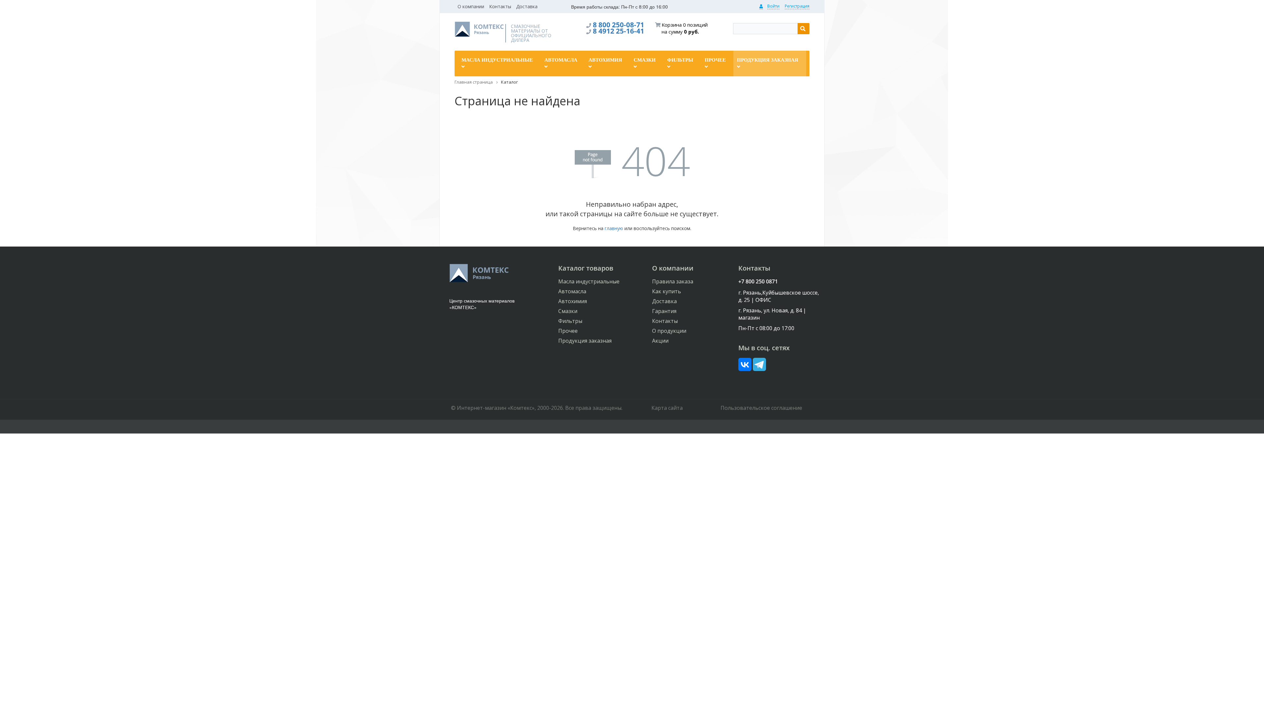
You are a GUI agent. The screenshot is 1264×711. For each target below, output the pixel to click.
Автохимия (572, 301)
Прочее (568, 330)
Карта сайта (667, 407)
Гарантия (664, 311)
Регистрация (797, 6)
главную (614, 228)
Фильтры (570, 321)
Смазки (567, 311)
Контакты (500, 6)
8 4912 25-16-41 (618, 31)
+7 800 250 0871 (758, 281)
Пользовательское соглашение (761, 407)
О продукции (669, 330)
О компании (471, 6)
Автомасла (572, 291)
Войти (773, 6)
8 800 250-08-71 (618, 24)
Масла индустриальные (588, 281)
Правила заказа (672, 281)
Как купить (666, 291)
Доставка (527, 6)
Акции (660, 340)
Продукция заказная (585, 340)
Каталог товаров (585, 268)
